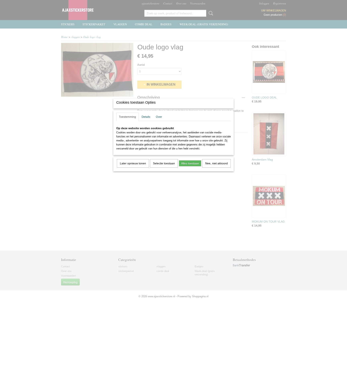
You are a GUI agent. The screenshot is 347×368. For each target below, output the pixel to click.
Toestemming (127, 116)
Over (159, 116)
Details (146, 116)
